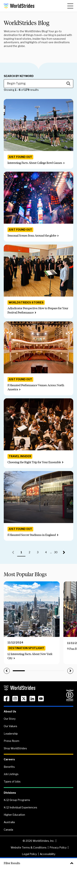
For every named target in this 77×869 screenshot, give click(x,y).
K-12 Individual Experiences (20, 807)
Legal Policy (29, 854)
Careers (9, 759)
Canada (8, 829)
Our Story (10, 718)
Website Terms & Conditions (29, 847)
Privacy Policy (58, 847)
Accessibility (47, 854)
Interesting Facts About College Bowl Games (34, 163)
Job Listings (11, 774)
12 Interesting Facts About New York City (30, 656)
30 (57, 553)
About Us (10, 711)
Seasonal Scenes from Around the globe (31, 235)
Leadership (11, 733)
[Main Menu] (70, 6)
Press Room (11, 740)
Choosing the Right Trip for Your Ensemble (34, 462)
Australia (9, 822)
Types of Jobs (12, 781)
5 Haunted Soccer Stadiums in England (31, 535)
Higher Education (14, 814)
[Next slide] (70, 671)
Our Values (10, 726)
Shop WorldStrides (15, 748)
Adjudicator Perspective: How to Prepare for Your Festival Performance (37, 310)
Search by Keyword (19, 76)
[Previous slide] (7, 671)
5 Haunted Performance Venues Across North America (35, 387)
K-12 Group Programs (17, 800)
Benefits (9, 766)
